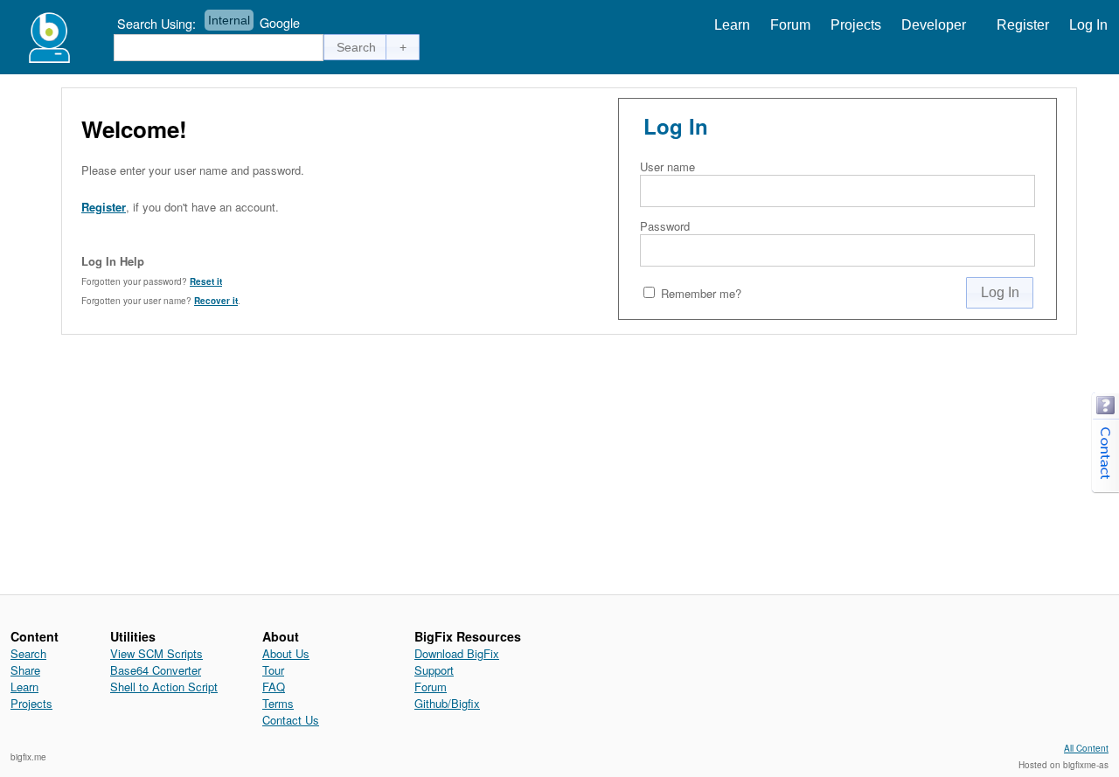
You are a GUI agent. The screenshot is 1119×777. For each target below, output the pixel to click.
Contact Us (290, 719)
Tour (273, 670)
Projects (856, 24)
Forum (790, 24)
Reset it (206, 281)
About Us (285, 653)
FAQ (273, 686)
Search (28, 653)
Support (434, 670)
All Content (1086, 748)
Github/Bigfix (447, 703)
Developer (933, 24)
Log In (1088, 24)
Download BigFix (456, 653)
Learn (732, 24)
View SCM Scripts (156, 653)
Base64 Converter (155, 670)
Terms (278, 703)
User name (667, 166)
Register (1023, 24)
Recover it (216, 301)
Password (665, 226)
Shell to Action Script (164, 686)
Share (25, 670)
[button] (356, 47)
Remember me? (701, 293)
